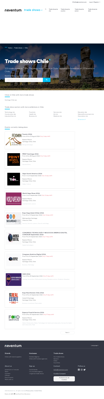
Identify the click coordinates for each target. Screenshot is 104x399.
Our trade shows (59, 357)
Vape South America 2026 (32, 173)
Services (58, 112)
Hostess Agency (34, 357)
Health (32, 114)
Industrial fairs (10, 116)
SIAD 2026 (26, 274)
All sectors (81, 119)
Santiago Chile (11, 100)
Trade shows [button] (32, 10)
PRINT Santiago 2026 (30, 154)
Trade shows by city (53, 10)
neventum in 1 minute (12, 369)
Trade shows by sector (79, 10)
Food (32, 112)
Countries (57, 362)
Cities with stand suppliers (13, 357)
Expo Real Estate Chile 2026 (33, 293)
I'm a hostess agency (36, 371)
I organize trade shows (36, 373)
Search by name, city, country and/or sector (19, 76)
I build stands (33, 369)
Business (33, 116)
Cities (55, 360)
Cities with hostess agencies (38, 359)
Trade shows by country (65, 10)
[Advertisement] (52, 28)
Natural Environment (86, 114)
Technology (10, 112)
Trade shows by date (92, 10)
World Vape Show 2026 (31, 193)
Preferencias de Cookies (64, 378)
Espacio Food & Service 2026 (33, 312)
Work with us (9, 379)
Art (56, 114)
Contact (7, 373)
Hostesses (33, 353)
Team (6, 371)
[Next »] (46, 80)
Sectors (56, 359)
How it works (9, 377)
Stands (7, 353)
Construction (10, 114)
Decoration (83, 116)
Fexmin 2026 (27, 134)
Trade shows (58, 353)
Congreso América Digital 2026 (34, 254)
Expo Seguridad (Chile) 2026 (33, 213)
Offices (7, 375)
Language (94, 345)
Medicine (58, 116)
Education (82, 112)
